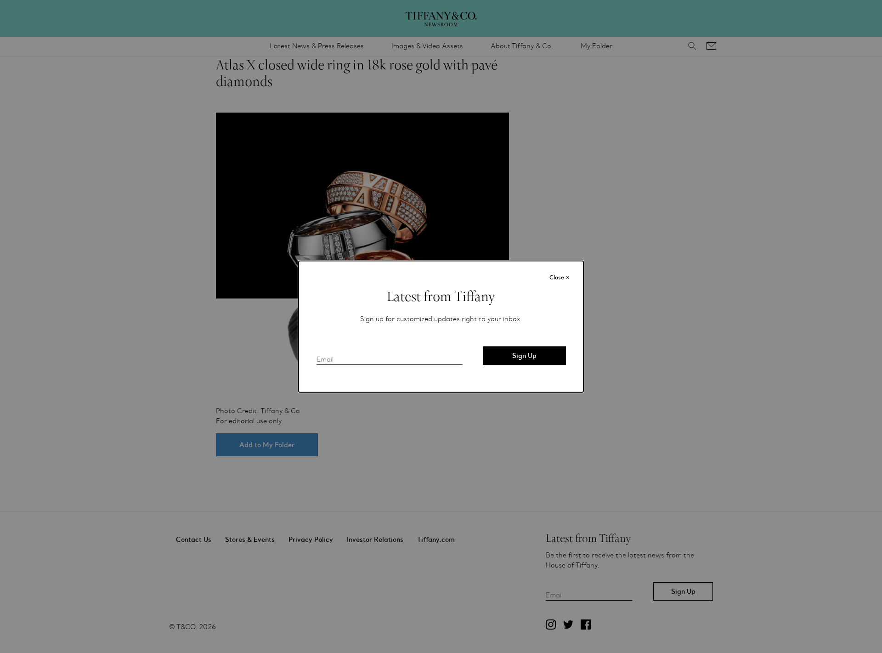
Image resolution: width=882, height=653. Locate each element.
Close (559, 277)
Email (325, 359)
